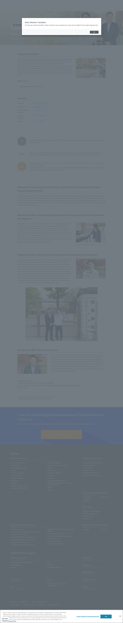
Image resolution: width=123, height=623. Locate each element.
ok (94, 32)
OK (106, 616)
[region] (61, 616)
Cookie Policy (12, 621)
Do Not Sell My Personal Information (88, 616)
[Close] (120, 616)
